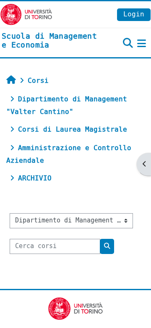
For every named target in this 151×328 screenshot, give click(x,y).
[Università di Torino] (26, 14)
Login (133, 14)
